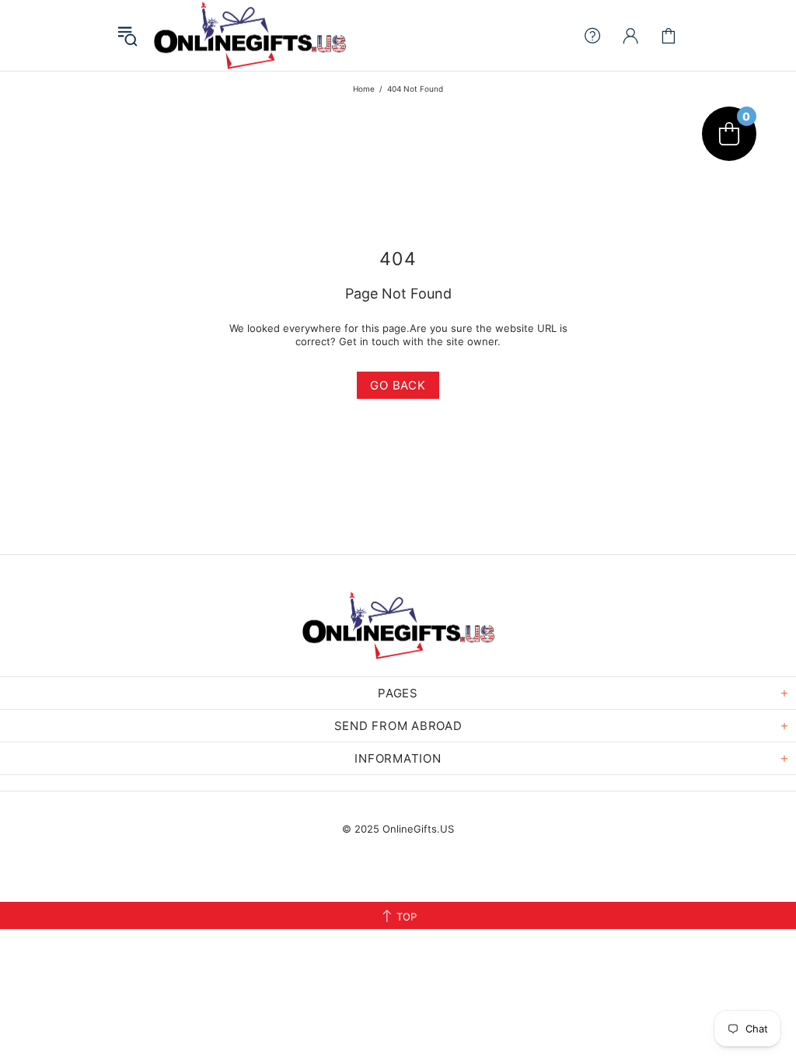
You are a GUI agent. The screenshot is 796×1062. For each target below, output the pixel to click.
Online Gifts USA (249, 35)
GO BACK (397, 385)
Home (364, 88)
